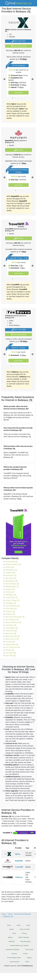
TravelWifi (19, 867)
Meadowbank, (11, 644)
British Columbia (24, 937)
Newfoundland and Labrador (19, 945)
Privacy (24, 933)
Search (11, 929)
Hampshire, (10, 625)
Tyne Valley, (11, 608)
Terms (14, 933)
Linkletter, (10, 573)
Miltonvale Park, (12, 636)
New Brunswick (25, 941)
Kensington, (10, 575)
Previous (4, 79)
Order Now (18, 93)
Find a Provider (25, 929)
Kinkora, (9, 567)
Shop (28, 925)
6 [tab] (26, 366)
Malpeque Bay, (12, 586)
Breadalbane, (11, 581)
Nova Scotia (29, 949)
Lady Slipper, (11, 628)
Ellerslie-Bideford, (13, 622)
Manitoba (12, 941)
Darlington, (10, 603)
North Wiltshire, (12, 606)
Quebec (29, 957)
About (19, 925)
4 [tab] (21, 98)
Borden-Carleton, (13, 564)
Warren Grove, (12, 639)
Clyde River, (11, 631)
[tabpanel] (18, 79)
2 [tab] (16, 98)
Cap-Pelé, (10, 655)
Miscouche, (10, 578)
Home (9, 925)
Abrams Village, (12, 600)
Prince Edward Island (14, 957)
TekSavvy (18, 877)
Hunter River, (11, 597)
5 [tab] (24, 98)
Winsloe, (9, 650)
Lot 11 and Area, (12, 647)
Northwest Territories (12, 949)
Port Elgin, (10, 653)
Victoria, (9, 592)
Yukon (27, 961)
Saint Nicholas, (12, 584)
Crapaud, (10, 589)
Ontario (25, 953)
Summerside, (11, 562)
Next (33, 79)
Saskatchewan (14, 961)
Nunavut (14, 953)
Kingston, (10, 611)
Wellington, (10, 595)
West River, (10, 633)
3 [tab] (19, 98)
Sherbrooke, (11, 570)
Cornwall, (10, 642)
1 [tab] (13, 98)
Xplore (17, 854)
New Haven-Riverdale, (14, 617)
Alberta (10, 937)
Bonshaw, (10, 614)
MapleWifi (19, 861)
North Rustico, (12, 620)
